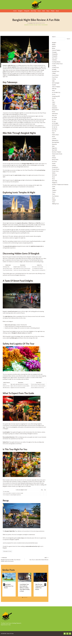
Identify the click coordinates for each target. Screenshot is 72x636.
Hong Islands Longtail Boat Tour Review (8, 586)
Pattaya (54, 157)
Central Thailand (56, 50)
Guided (54, 85)
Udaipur (54, 200)
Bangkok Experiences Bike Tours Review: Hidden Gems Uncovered (11, 559)
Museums (54, 144)
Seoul (57, 11)
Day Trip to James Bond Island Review (39, 558)
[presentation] (9, 577)
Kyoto (53, 136)
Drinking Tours (55, 71)
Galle (53, 81)
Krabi (53, 132)
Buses (53, 48)
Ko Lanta (54, 119)
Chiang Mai (26, 11)
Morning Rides (55, 142)
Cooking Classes (56, 62)
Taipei (53, 188)
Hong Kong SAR (56, 96)
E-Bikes (54, 73)
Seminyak (54, 175)
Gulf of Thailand (56, 86)
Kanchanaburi (55, 109)
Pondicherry (55, 167)
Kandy (53, 111)
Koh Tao (54, 131)
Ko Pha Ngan (55, 123)
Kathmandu (55, 113)
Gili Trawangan (55, 83)
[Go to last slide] (4, 584)
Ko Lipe (54, 121)
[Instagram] (70, 634)
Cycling (31, 24)
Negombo (54, 148)
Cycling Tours (37, 24)
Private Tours (55, 171)
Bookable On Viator (7, 551)
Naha (53, 146)
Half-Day (54, 88)
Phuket (52, 11)
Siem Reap (33, 11)
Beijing (53, 44)
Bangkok (20, 11)
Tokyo (47, 11)
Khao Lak (54, 115)
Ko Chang (54, 117)
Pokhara (54, 165)
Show (53, 179)
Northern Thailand (56, 152)
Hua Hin (54, 98)
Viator (53, 202)
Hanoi (39, 11)
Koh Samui (54, 129)
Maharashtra (55, 140)
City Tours (54, 58)
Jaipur (53, 102)
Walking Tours (55, 203)
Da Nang (54, 69)
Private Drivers (55, 169)
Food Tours (55, 77)
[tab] (22, 597)
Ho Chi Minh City (56, 92)
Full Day (54, 79)
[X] (67, 634)
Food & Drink (55, 75)
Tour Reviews (44, 24)
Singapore (54, 182)
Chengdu (54, 52)
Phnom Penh (55, 159)
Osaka (53, 156)
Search (54, 36)
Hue (53, 100)
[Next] (45, 584)
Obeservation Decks (57, 154)
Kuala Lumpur (55, 134)
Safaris (53, 173)
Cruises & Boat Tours (57, 63)
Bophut (54, 46)
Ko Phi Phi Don (55, 125)
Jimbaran (54, 106)
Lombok (54, 138)
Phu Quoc (54, 161)
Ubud (43, 11)
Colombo (54, 60)
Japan (53, 104)
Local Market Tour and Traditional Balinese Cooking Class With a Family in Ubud (24, 588)
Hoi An (15, 11)
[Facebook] (65, 634)
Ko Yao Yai (54, 127)
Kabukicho (54, 108)
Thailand (54, 190)
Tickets (54, 192)
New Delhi (54, 150)
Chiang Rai (54, 56)
